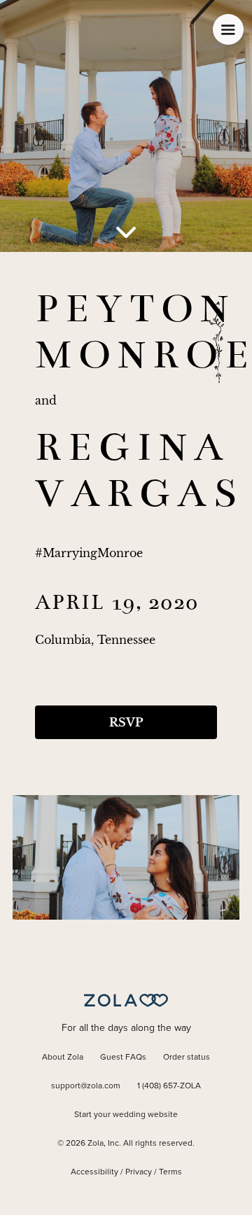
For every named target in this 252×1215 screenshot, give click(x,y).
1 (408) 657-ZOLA (169, 1086)
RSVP (126, 722)
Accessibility (94, 1172)
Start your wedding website (126, 1115)
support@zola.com (85, 1086)
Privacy (138, 1172)
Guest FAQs (123, 1057)
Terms (170, 1172)
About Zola (62, 1057)
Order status (186, 1057)
